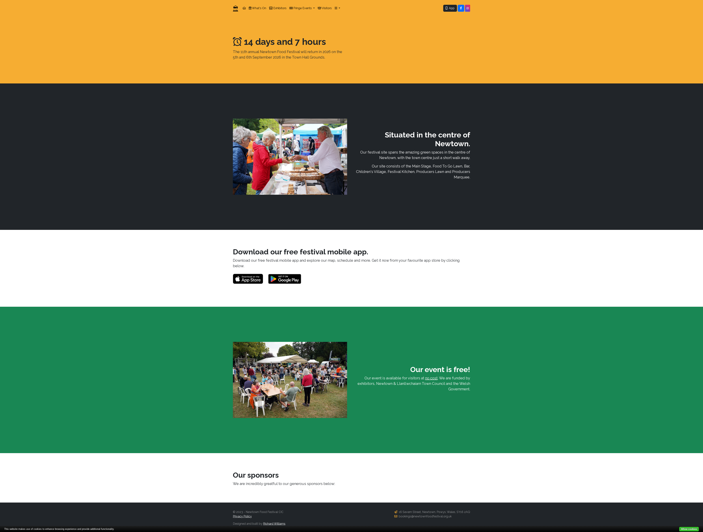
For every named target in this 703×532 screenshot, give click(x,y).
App (451, 8)
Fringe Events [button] (303, 8)
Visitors (326, 8)
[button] (337, 8)
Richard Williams (274, 523)
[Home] (244, 8)
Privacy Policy (242, 516)
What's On (258, 8)
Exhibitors (280, 8)
